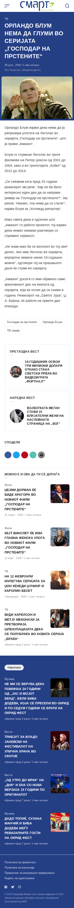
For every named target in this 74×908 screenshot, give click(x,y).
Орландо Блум (52, 322)
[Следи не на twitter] (13, 887)
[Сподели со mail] (33, 455)
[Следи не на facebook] (7, 887)
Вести (8, 731)
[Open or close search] (67, 6)
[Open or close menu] (8, 6)
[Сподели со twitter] (16, 455)
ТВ (6, 18)
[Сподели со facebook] (8, 455)
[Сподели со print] (41, 455)
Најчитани (14, 667)
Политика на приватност (20, 862)
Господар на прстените (22, 322)
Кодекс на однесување (20, 878)
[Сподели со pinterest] (24, 455)
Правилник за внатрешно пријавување (30, 872)
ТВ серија (13, 330)
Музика (9, 679)
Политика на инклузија (19, 867)
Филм (8, 484)
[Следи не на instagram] (19, 887)
